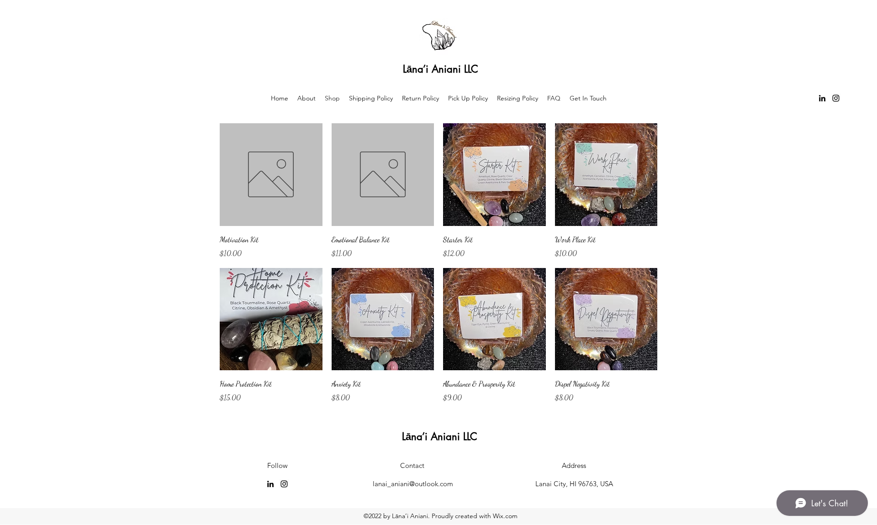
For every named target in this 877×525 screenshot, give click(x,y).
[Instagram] (835, 98)
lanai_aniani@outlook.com (413, 483)
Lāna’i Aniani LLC (440, 69)
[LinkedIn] (822, 98)
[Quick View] (271, 174)
